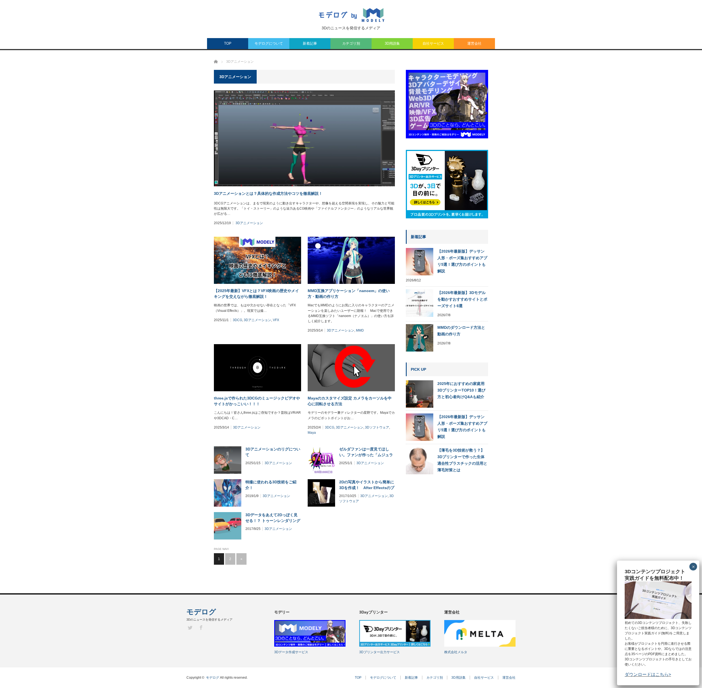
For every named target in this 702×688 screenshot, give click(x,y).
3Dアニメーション (249, 223)
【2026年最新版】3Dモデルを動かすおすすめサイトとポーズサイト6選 (462, 299)
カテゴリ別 (351, 43)
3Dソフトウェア (377, 427)
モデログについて (268, 43)
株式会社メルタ (455, 652)
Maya (312, 433)
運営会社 (474, 43)
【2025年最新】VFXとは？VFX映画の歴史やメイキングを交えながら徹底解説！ (256, 294)
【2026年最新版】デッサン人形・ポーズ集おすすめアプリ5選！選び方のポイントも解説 (462, 261)
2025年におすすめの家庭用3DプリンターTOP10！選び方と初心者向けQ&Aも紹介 (461, 390)
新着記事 (310, 43)
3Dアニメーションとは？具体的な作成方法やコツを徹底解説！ (268, 193)
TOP (227, 43)
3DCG (237, 320)
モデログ (201, 612)
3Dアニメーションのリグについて (272, 452)
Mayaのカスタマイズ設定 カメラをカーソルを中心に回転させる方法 (350, 401)
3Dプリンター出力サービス (379, 652)
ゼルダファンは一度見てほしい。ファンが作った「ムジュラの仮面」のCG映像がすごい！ (366, 452)
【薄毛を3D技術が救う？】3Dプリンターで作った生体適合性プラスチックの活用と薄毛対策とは (462, 460)
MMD (360, 330)
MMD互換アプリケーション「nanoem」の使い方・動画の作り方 (349, 294)
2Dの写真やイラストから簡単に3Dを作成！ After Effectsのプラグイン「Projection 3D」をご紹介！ (366, 485)
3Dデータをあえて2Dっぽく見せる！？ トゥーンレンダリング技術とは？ (272, 518)
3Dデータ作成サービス (291, 652)
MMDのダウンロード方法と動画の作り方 (461, 330)
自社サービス (433, 43)
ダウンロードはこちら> (648, 674)
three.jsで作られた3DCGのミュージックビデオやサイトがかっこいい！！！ (257, 401)
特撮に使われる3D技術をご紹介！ (270, 485)
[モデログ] (351, 15)
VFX (276, 320)
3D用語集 (392, 43)
